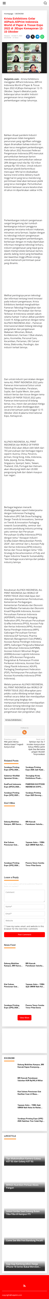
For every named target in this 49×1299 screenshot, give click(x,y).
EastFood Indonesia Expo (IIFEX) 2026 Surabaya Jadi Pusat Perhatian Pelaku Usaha (12, 785)
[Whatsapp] (42, 37)
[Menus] (4, 3)
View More (24, 1017)
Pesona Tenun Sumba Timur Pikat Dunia (35, 864)
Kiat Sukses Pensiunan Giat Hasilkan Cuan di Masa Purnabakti (13, 843)
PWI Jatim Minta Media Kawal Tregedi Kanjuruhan (13, 743)
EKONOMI (7, 37)
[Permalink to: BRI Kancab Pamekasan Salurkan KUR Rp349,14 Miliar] (35, 814)
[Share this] (28, 37)
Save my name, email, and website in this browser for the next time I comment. (24, 927)
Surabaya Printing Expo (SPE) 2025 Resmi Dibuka (11, 794)
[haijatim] (25, 3)
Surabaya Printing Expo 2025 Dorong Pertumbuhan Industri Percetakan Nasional (35, 794)
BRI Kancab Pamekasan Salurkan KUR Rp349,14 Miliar (34, 823)
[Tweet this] (33, 37)
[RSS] (24, 732)
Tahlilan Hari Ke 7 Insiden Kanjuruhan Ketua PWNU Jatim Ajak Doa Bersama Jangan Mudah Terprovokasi (36, 746)
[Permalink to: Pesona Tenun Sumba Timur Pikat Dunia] (35, 855)
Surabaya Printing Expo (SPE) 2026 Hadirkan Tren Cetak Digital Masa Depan (12, 768)
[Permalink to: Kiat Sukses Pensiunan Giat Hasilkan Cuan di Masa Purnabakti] (14, 834)
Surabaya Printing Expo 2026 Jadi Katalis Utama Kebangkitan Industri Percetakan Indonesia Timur (35, 768)
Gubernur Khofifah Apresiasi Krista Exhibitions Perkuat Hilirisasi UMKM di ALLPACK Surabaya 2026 (12, 777)
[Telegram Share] (37, 37)
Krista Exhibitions (13, 720)
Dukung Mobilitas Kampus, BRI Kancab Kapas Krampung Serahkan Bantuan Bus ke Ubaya (13, 823)
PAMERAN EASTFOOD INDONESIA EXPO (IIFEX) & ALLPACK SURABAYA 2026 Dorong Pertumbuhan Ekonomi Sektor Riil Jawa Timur (35, 785)
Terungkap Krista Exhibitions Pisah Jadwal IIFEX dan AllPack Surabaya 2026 (35, 777)
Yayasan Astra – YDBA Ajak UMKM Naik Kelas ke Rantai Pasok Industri (35, 843)
